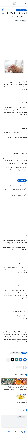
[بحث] (2, 3)
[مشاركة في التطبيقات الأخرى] (8, 359)
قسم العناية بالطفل (21, 10)
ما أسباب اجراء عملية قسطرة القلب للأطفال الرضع (14, 190)
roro (23, 20)
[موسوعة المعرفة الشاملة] (14, 3)
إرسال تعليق (21, 416)
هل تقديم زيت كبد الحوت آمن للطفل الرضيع (15, 195)
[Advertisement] (14, 41)
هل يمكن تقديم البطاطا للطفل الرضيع (16, 185)
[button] (20, 359)
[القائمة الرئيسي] (26, 3)
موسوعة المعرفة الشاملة (7, 432)
